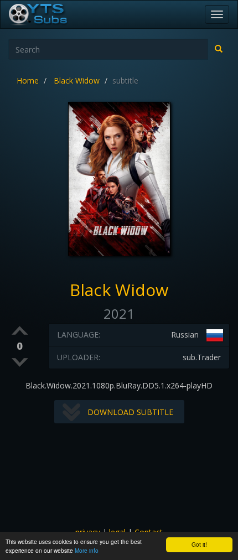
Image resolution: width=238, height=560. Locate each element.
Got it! (199, 544)
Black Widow (77, 80)
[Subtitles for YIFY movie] (50, 14)
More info (87, 550)
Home (28, 80)
